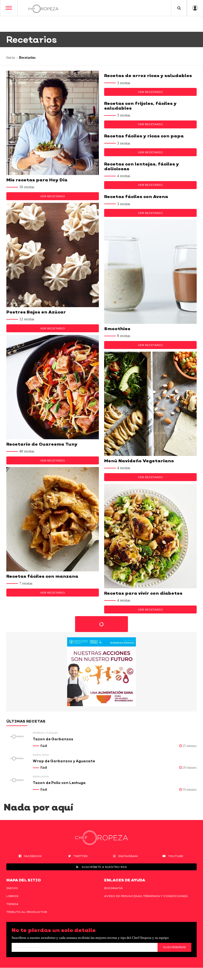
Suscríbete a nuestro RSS (104, 866)
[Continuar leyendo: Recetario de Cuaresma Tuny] (52, 387)
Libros (12, 896)
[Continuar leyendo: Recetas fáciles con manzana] (52, 519)
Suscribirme (174, 947)
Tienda (12, 904)
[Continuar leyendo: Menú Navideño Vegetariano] (150, 404)
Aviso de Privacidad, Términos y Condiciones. (146, 896)
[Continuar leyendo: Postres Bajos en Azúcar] (52, 255)
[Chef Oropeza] (43, 8)
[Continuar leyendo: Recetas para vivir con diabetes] (150, 536)
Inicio (10, 58)
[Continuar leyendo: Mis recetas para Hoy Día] (52, 123)
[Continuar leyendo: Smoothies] (150, 271)
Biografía (113, 888)
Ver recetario (52, 196)
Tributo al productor (26, 912)
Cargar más (101, 624)
